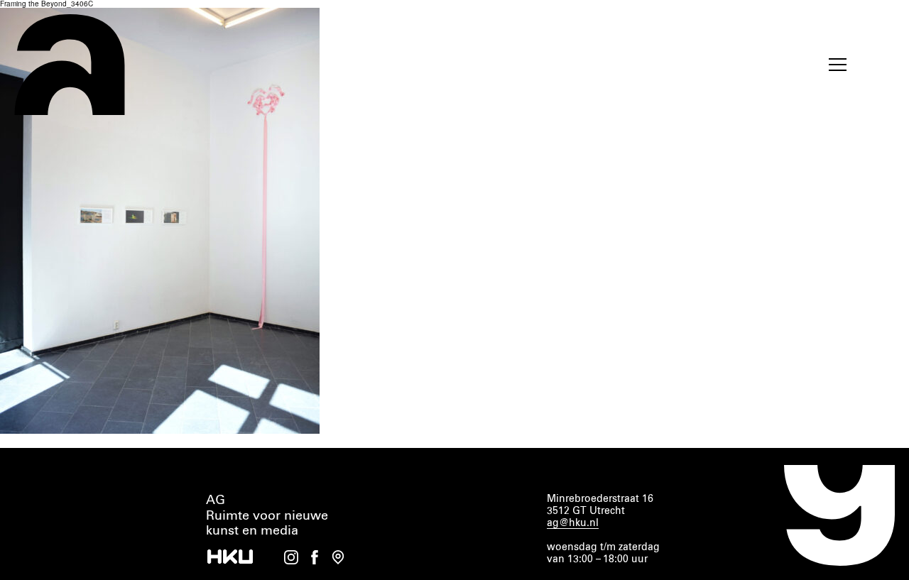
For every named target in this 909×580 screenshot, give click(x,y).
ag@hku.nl (573, 523)
